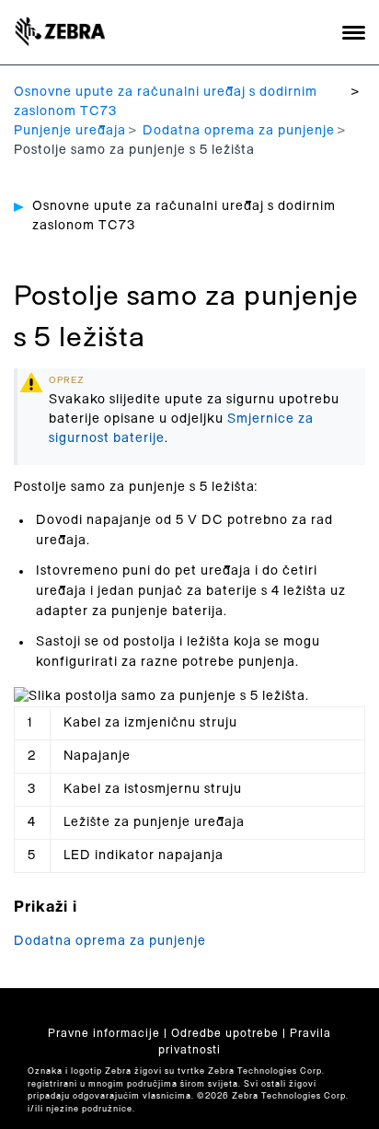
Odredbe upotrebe (225, 1033)
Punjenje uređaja (70, 130)
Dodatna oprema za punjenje (239, 130)
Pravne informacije (104, 1033)
